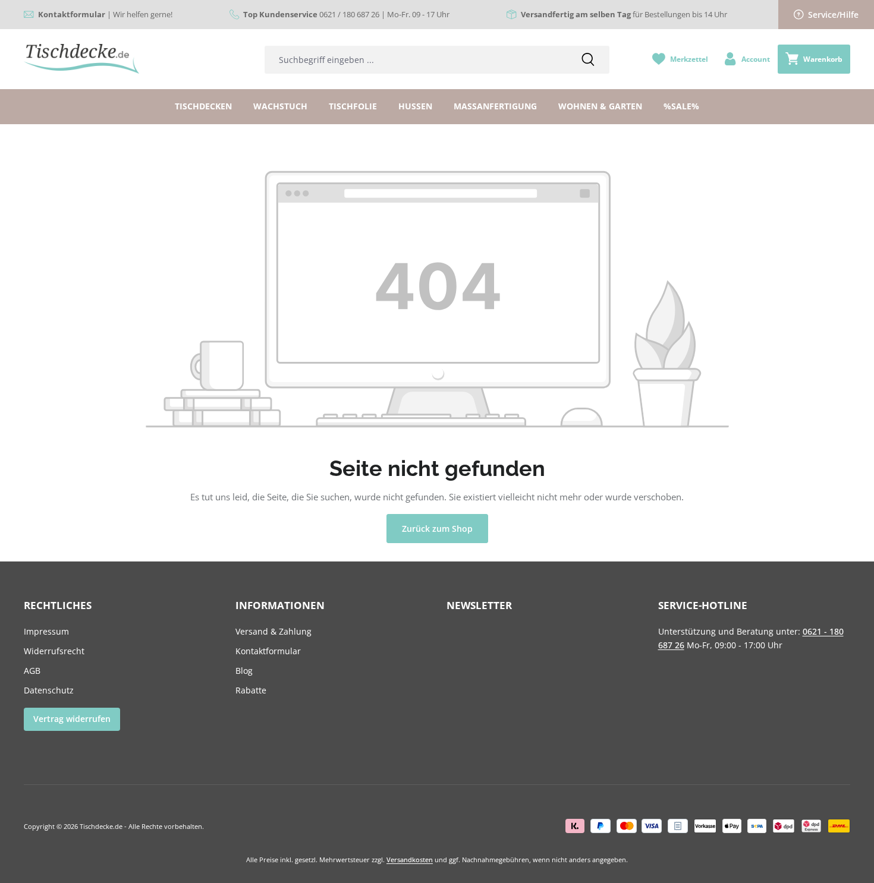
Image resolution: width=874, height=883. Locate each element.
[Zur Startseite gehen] (81, 59)
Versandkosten (409, 859)
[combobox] (415, 60)
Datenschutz (49, 690)
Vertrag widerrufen (72, 718)
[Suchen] (588, 60)
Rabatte (250, 690)
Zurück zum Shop (437, 528)
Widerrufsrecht (54, 651)
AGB (32, 670)
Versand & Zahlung (273, 631)
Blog (244, 670)
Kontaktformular (268, 651)
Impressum (46, 631)
